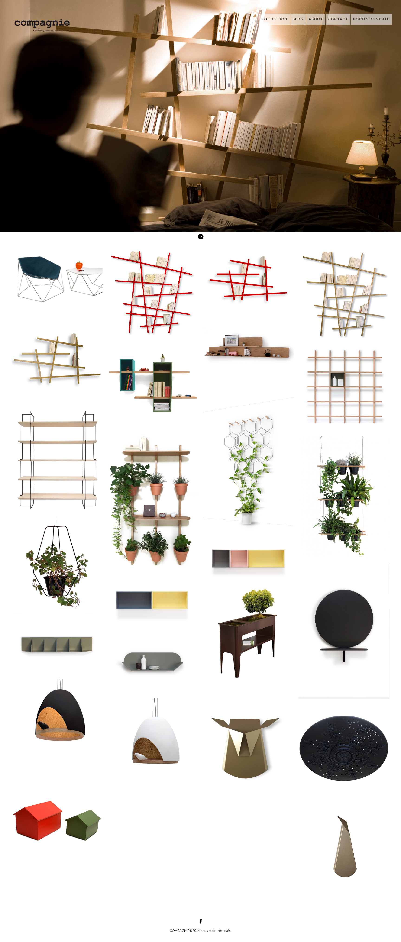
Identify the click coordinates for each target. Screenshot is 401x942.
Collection (274, 19)
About (316, 19)
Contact (338, 19)
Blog (298, 19)
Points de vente (371, 19)
